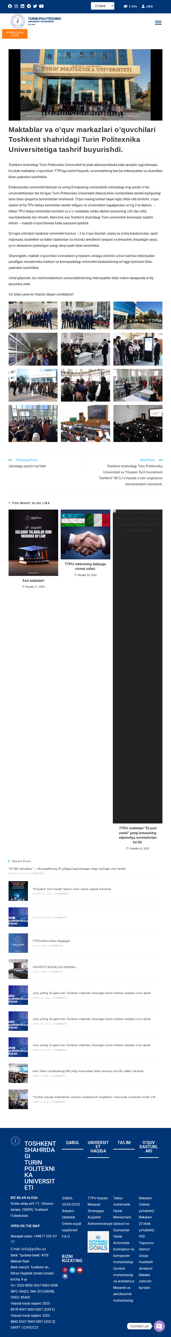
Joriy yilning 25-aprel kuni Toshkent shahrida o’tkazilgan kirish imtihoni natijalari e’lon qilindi (92, 993)
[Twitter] (35, 6)
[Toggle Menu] (158, 23)
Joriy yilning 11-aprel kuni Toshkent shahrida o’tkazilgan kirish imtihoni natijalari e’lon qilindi (91, 1045)
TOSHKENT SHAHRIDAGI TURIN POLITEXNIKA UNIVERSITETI (40, 1165)
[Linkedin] (22, 6)
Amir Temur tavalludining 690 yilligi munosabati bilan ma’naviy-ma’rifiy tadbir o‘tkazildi (88, 1071)
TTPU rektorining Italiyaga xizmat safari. (85, 566)
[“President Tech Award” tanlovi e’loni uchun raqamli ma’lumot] (18, 891)
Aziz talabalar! (33, 580)
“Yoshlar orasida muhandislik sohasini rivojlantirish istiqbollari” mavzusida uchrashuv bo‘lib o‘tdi (94, 1097)
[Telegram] (29, 6)
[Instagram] (16, 6)
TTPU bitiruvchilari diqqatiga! (51, 941)
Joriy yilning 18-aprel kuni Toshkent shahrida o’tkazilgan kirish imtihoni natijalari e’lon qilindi (92, 1019)
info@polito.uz (33, 1249)
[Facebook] (10, 6)
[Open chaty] (159, 1326)
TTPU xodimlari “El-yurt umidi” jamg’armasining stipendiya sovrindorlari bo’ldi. (137, 835)
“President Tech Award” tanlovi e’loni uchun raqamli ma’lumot (72, 889)
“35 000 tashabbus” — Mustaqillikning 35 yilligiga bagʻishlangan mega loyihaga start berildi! (67, 868)
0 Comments (37, 873)
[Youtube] (41, 6)
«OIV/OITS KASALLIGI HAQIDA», (55, 967)
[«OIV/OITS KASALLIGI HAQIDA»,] (18, 969)
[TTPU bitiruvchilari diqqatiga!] (18, 943)
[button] (15, 34)
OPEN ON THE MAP (25, 1226)
